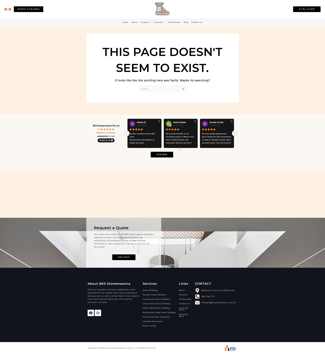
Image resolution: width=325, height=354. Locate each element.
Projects (145, 22)
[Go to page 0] (179, 149)
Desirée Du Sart (216, 122)
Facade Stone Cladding (154, 295)
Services (158, 22)
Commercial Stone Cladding (156, 299)
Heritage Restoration (153, 321)
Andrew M (141, 122)
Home (125, 22)
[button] (28, 9)
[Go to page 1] (181, 149)
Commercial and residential (156, 317)
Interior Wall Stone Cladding (156, 308)
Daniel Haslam (179, 122)
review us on (104, 140)
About (134, 22)
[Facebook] (5, 9)
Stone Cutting (149, 326)
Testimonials (174, 22)
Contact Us (196, 22)
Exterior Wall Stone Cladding (156, 303)
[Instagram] (10, 9)
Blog (186, 22)
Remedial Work (183, 315)
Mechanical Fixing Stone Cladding (159, 312)
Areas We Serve (183, 309)
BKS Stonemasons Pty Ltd (106, 125)
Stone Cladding (150, 290)
